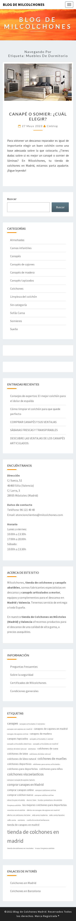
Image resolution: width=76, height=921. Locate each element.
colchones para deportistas (22, 769)
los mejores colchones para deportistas (45, 805)
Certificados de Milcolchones (28, 683)
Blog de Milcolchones (23, 4)
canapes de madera (41, 733)
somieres (21, 820)
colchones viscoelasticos (25, 774)
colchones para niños (51, 769)
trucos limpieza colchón (44, 848)
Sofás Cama (17, 313)
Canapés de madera (22, 272)
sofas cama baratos (57, 815)
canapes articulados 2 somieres (32, 724)
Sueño (14, 329)
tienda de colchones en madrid (33, 836)
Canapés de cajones (22, 264)
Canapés (15, 256)
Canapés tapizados (22, 280)
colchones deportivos (19, 764)
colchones (32, 749)
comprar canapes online (20, 790)
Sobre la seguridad (21, 674)
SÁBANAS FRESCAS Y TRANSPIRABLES (34, 430)
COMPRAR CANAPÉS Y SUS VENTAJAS (33, 422)
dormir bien (31, 800)
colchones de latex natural (40, 754)
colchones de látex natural (21, 758)
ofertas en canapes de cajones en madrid (43, 810)
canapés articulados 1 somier (41, 739)
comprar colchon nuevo (20, 795)
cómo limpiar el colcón (16, 800)
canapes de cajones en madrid (51, 728)
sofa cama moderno (40, 815)
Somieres (16, 321)
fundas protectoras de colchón (50, 800)
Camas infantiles (21, 248)
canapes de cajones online (17, 734)
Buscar (11, 199)
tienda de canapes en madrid (23, 824)
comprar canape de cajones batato (21, 780)
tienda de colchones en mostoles (20, 848)
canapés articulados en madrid (45, 744)
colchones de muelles (52, 759)
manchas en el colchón (16, 810)
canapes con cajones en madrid (19, 729)
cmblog (52, 126)
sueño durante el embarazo (38, 820)
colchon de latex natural (17, 749)
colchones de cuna (47, 748)
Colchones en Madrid (23, 883)
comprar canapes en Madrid (25, 785)
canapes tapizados (17, 738)
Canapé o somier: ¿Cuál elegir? (38, 116)
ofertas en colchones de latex (18, 815)
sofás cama (11, 820)
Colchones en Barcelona (25, 891)
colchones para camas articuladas (46, 764)
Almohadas (17, 240)
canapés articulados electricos (19, 744)
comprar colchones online (45, 790)
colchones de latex (17, 753)
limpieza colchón (14, 805)
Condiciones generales (24, 691)
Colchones (16, 288)
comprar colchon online (44, 795)
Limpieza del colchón (23, 296)
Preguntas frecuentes (24, 666)
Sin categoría (18, 305)
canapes (12, 723)
